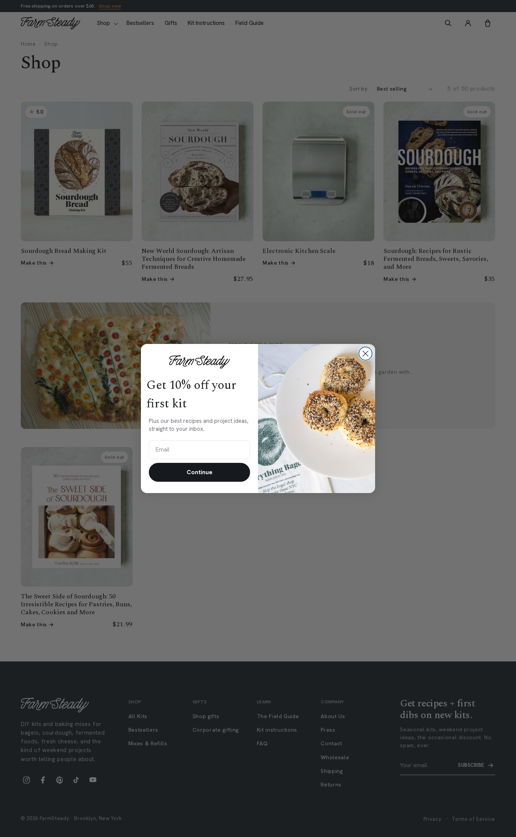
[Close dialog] (365, 353)
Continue (199, 472)
